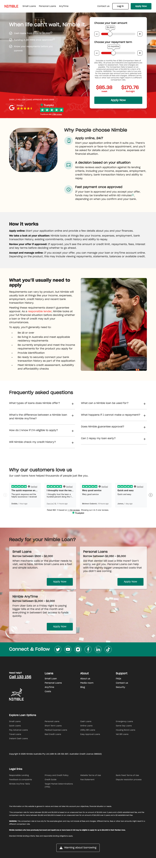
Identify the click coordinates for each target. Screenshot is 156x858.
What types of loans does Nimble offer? (34, 403)
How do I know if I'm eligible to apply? (33, 430)
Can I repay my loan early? (98, 438)
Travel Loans (15, 734)
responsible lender (39, 311)
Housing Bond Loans (125, 730)
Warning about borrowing (80, 848)
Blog (82, 687)
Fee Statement (87, 780)
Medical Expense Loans (56, 730)
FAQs (118, 679)
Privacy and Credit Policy (57, 775)
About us (85, 679)
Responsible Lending (19, 775)
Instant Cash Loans (18, 739)
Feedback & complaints (20, 780)
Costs (48, 691)
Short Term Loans (53, 726)
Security (120, 687)
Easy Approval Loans (90, 734)
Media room (86, 683)
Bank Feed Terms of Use (127, 775)
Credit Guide (51, 780)
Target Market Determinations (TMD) (59, 785)
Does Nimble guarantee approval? (102, 427)
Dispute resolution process (129, 780)
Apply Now (141, 6)
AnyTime (49, 687)
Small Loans (15, 722)
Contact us (103, 6)
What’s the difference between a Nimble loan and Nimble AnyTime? (38, 417)
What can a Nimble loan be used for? (104, 403)
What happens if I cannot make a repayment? (110, 415)
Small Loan (51, 679)
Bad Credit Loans (53, 734)
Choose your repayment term (113, 42)
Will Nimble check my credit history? (32, 442)
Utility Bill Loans (87, 730)
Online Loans (86, 726)
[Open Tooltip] (51, 32)
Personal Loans (53, 683)
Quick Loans (15, 726)
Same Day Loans (124, 726)
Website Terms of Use (90, 775)
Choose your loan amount (110, 23)
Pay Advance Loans (18, 730)
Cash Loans (85, 722)
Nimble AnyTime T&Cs (19, 784)
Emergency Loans (124, 722)
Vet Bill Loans (122, 734)
